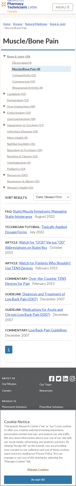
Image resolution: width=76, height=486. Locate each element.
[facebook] (51, 380)
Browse (17, 24)
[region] (38, 448)
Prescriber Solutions (51, 406)
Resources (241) (17, 175)
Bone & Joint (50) (18, 56)
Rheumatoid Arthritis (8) (27, 87)
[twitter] (58, 380)
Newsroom (46, 390)
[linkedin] (65, 380)
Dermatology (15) (18, 100)
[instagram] (72, 380)
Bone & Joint (58, 24)
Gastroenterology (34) (21, 119)
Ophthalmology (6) (19, 162)
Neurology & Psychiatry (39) (24, 150)
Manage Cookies (38, 469)
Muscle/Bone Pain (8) (26, 69)
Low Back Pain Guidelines (48, 330)
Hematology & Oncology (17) (25, 125)
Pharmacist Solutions (14, 406)
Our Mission (9, 384)
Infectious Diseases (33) (22, 131)
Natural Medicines (36, 24)
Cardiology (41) (16, 94)
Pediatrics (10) (16, 169)
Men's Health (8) (17, 137)
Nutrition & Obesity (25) (22, 156)
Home (6, 24)
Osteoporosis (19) (23, 81)
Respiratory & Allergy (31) (23, 181)
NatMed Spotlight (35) (21, 144)
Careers (6, 390)
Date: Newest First (49, 197)
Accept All (38, 479)
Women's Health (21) (20, 187)
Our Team (45, 384)
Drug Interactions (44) (21, 106)
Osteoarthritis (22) (24, 75)
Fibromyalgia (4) (22, 62)
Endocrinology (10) (19, 112)
